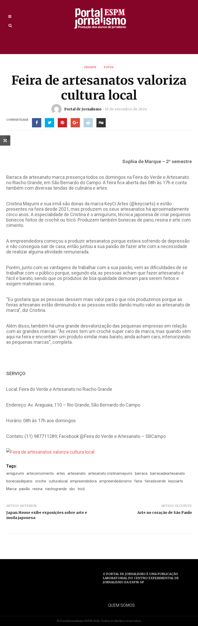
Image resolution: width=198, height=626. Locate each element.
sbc (72, 489)
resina (37, 489)
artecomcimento (40, 473)
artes (60, 473)
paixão (24, 489)
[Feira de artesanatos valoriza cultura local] (50, 451)
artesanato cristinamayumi (110, 473)
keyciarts (175, 481)
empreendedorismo (115, 481)
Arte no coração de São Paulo (164, 512)
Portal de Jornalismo (83, 109)
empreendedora (83, 481)
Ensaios (90, 67)
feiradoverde (155, 481)
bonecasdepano (19, 481)
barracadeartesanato (167, 473)
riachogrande (56, 489)
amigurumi (15, 473)
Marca (11, 489)
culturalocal (58, 481)
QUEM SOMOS (121, 605)
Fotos (109, 67)
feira (138, 481)
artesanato (77, 473)
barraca (141, 473)
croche (40, 481)
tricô (81, 489)
